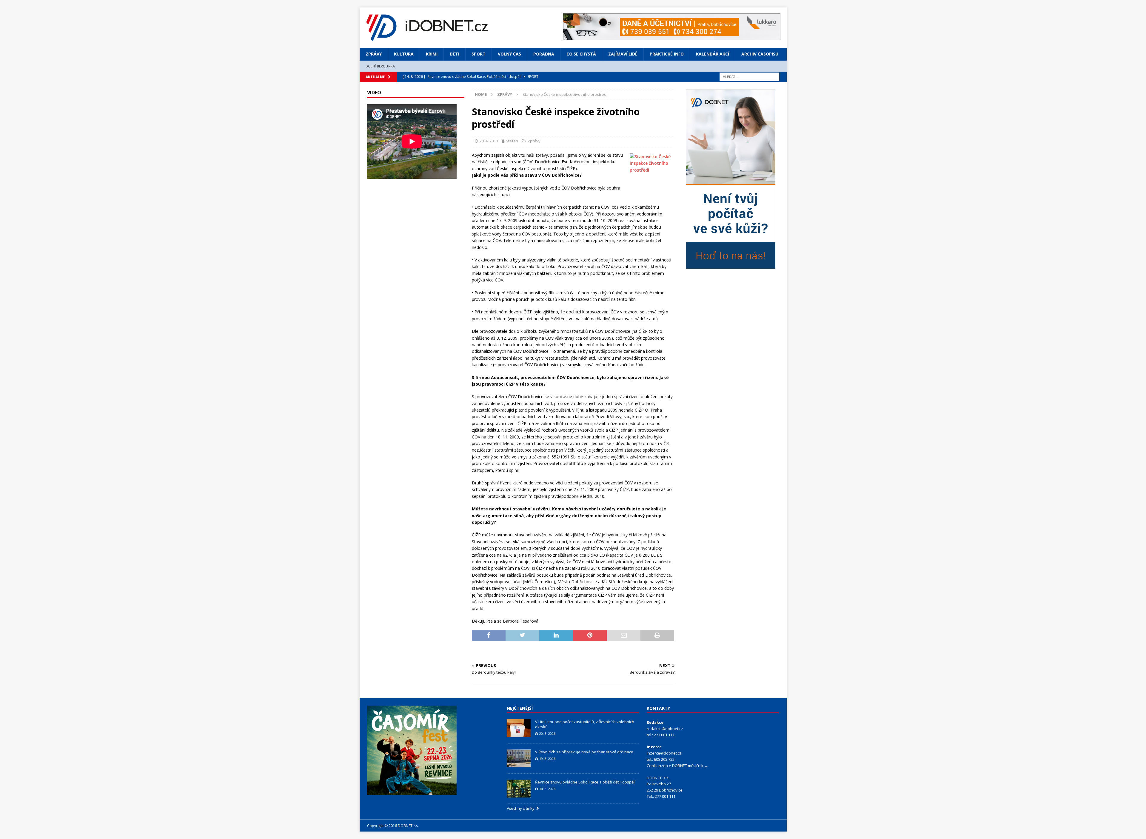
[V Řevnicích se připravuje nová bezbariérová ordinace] (519, 758)
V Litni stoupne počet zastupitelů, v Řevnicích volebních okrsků (584, 724)
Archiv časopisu (759, 54)
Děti (454, 54)
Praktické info (667, 54)
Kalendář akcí (712, 54)
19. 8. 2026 (547, 758)
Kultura (404, 54)
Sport (479, 54)
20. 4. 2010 (489, 141)
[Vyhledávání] (749, 76)
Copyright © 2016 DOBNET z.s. (393, 825)
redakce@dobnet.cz (665, 728)
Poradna (543, 54)
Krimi (432, 54)
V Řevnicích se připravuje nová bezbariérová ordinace (584, 752)
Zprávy (374, 54)
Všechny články (521, 808)
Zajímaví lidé (622, 54)
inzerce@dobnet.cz (664, 753)
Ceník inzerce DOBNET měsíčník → (677, 765)
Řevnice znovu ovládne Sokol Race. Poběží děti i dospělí (585, 782)
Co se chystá (581, 54)
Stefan (512, 141)
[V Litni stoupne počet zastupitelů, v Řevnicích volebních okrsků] (519, 728)
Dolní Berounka (380, 66)
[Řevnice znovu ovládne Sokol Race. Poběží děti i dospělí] (519, 789)
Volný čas (509, 54)
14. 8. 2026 (547, 788)
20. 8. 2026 (547, 733)
